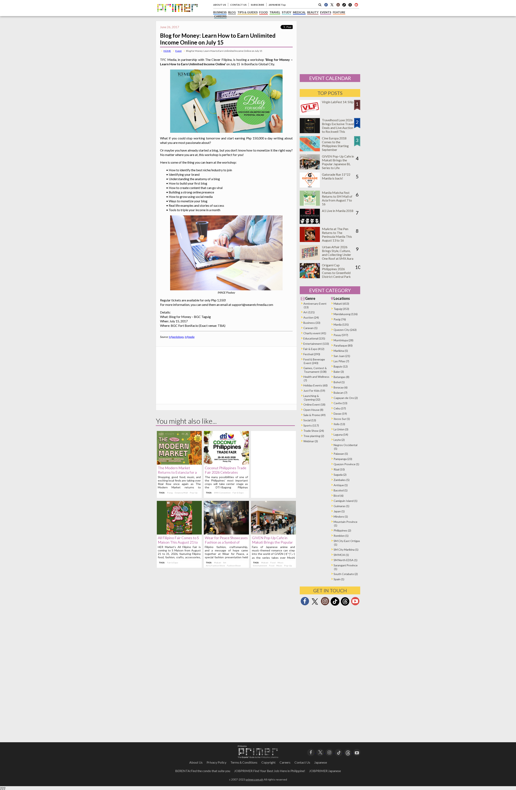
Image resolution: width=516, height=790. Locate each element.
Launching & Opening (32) (311, 397)
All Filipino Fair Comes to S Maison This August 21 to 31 (178, 542)
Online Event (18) (314, 404)
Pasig (170, 492)
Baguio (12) (341, 366)
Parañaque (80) (343, 345)
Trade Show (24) (313, 430)
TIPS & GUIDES (247, 12)
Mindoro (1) (341, 516)
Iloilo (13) (339, 424)
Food (273, 562)
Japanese (320, 762)
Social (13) (309, 420)
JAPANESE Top (277, 4)
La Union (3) (341, 429)
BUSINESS (220, 12)
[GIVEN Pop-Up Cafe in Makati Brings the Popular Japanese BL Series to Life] (273, 533)
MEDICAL (299, 12)
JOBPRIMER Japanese (325, 771)
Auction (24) (311, 317)
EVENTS (325, 12)
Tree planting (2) (313, 436)
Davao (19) (340, 413)
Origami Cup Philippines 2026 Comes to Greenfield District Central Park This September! (336, 272)
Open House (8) (313, 409)
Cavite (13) (340, 403)
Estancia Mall (181, 492)
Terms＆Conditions (243, 762)
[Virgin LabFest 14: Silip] (310, 114)
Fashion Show (234, 565)
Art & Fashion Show (215, 565)
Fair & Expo (238, 492)
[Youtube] (356, 4)
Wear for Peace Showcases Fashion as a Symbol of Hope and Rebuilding (226, 542)
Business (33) (311, 322)
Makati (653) (341, 303)
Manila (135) (341, 324)
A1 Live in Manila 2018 (337, 211)
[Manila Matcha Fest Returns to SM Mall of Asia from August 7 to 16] (310, 204)
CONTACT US (238, 4)
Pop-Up (194, 492)
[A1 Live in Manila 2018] (310, 222)
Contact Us (302, 762)
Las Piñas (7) (341, 361)
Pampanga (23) (343, 459)
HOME (167, 50)
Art (224, 562)
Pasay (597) (341, 335)
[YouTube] (357, 752)
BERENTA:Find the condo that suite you (202, 771)
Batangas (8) (341, 377)
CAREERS (220, 16)
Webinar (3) (310, 441)
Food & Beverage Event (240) (314, 361)
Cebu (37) (340, 408)
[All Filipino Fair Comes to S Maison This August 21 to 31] (179, 533)
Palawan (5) (341, 453)
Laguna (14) (341, 434)
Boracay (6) (340, 387)
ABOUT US (219, 4)
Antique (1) (341, 485)
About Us (196, 762)
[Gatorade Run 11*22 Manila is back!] (310, 186)
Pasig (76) (340, 319)
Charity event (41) (314, 333)
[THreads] (350, 6)
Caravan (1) (310, 328)
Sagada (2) (340, 474)
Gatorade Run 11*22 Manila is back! (336, 176)
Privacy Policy (216, 762)
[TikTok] (344, 6)
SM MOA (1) (341, 554)
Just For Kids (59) (314, 390)
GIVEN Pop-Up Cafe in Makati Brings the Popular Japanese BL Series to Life (272, 542)
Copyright (268, 762)
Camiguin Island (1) (345, 500)
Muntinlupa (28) (343, 340)
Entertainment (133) (316, 343)
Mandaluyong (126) (346, 314)
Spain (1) (339, 579)
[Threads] (345, 605)
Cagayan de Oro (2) (346, 398)
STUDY (286, 12)
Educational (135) (314, 338)
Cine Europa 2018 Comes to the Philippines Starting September (335, 144)
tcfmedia (190, 336)
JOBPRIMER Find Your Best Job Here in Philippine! (269, 771)
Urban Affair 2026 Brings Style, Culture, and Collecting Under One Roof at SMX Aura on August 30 (337, 254)
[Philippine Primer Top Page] (177, 15)
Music (280, 562)
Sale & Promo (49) (314, 415)
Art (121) (309, 312)
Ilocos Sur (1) (342, 418)
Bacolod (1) (340, 490)
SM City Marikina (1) (346, 549)
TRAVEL (274, 12)
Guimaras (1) (341, 506)
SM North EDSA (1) (345, 560)
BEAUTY (312, 12)
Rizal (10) (339, 469)
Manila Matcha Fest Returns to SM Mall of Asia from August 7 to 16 (337, 198)
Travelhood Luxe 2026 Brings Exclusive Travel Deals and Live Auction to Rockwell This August (338, 127)
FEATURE (339, 12)
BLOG (232, 12)
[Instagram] (338, 4)
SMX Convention (222, 492)
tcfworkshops (176, 336)
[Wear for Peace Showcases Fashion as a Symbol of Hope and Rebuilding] (226, 533)
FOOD (263, 12)
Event (178, 50)
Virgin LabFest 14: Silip (338, 102)
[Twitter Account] (332, 4)
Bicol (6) (338, 495)
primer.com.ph (254, 779)
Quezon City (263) (345, 329)
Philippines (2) (342, 530)
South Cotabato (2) (346, 574)
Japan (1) (339, 511)
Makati (217, 562)
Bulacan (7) (340, 392)
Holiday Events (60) (315, 385)
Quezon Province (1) (346, 464)
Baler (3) (339, 371)
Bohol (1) (339, 382)
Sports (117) (311, 425)
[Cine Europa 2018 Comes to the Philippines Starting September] (310, 150)
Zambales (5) (342, 480)
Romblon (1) (341, 535)
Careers (285, 762)
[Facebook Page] (326, 4)
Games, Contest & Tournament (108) (315, 369)
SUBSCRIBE (257, 4)
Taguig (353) (341, 308)
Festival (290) (311, 354)
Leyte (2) (339, 439)
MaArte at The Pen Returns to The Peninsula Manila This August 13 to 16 (337, 234)
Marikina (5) (341, 350)
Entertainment (260, 565)
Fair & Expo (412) (313, 349)
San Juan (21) (342, 356)
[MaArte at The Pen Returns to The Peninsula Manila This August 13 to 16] (310, 241)
